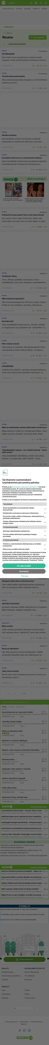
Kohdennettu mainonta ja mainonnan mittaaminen (21, 513)
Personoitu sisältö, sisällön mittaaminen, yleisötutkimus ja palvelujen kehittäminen (23, 517)
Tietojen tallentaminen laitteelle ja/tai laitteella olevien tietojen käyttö (22, 522)
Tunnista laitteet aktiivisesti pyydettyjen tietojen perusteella (20, 535)
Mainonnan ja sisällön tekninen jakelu (16, 549)
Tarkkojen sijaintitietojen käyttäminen (16, 531)
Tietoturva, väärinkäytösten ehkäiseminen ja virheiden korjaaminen (22, 545)
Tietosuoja (24, 576)
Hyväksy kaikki (24, 565)
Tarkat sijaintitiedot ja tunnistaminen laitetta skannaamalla (18, 509)
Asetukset (24, 571)
